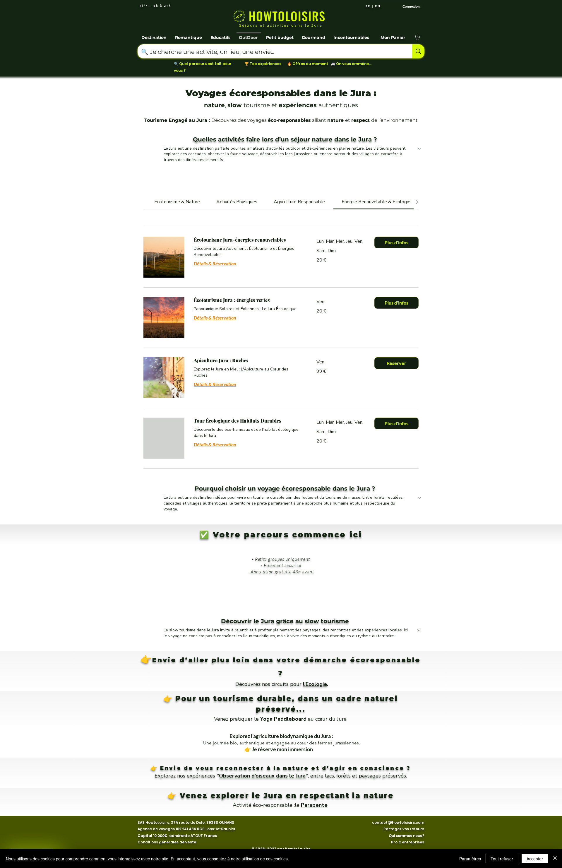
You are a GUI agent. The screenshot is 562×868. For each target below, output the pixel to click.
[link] (177, 202)
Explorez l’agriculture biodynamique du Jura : (281, 736)
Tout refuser (502, 859)
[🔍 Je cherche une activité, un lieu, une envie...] (418, 51)
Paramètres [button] (470, 859)
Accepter (535, 859)
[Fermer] (554, 858)
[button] (154, 34)
